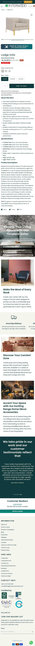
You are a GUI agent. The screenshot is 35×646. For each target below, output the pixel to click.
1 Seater (4, 79)
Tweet (13, 209)
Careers (3, 542)
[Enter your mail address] (32, 632)
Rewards (4, 568)
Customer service (6, 573)
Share (5, 209)
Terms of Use (5, 547)
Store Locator (5, 527)
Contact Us (4, 563)
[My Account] (31, 6)
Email (3, 628)
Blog (2, 532)
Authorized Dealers (7, 540)
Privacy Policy (5, 550)
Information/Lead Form (8, 566)
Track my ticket (6, 576)
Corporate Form (6, 560)
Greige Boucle (2, 71)
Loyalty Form (5, 571)
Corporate (4, 558)
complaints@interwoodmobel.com (12, 586)
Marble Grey (6, 71)
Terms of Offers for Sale (8, 545)
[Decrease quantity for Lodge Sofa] (2, 86)
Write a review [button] (17, 511)
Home (3, 10)
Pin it (20, 209)
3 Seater (21, 79)
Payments (4, 535)
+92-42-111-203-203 (7, 584)
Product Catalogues (7, 529)
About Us (4, 524)
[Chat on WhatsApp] (31, 643)
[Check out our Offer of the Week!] (17, 2)
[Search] (29, 6)
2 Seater (12, 79)
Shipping (3, 537)
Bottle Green (9, 71)
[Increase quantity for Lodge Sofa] (7, 86)
